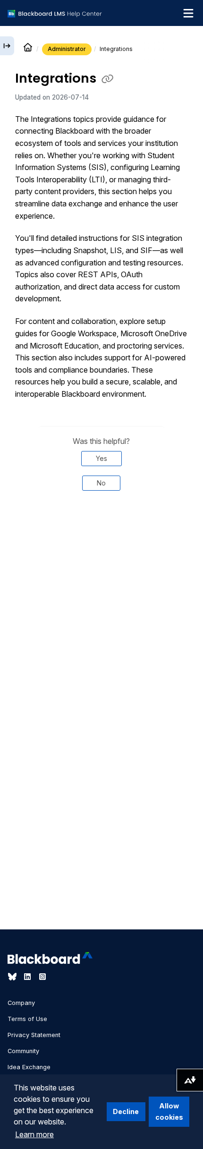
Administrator (67, 48)
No (101, 483)
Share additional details (101, 530)
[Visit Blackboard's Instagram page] (42, 976)
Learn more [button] (34, 1134)
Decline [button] (126, 1111)
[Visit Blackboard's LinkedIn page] (28, 976)
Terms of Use (27, 1018)
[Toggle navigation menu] (188, 13)
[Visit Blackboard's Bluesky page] (13, 976)
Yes (101, 458)
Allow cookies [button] (169, 1111)
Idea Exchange (29, 1067)
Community (23, 1051)
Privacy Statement (34, 1034)
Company (21, 1002)
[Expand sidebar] (7, 45)
